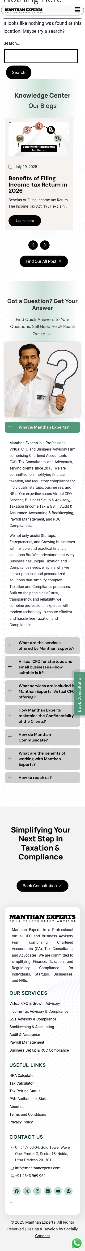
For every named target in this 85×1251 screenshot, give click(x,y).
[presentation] (33, 245)
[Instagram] (37, 1191)
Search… (12, 43)
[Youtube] (58, 1191)
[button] (77, 10)
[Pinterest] (68, 1191)
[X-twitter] (27, 1191)
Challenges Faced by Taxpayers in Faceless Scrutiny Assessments (38, 188)
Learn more (25, 233)
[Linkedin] (48, 1191)
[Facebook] (17, 1191)
